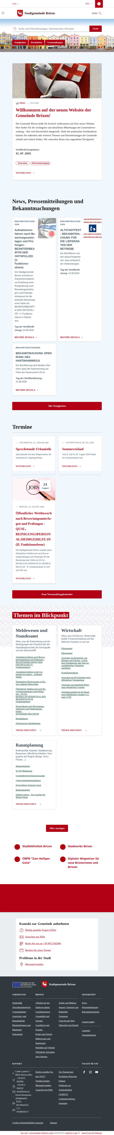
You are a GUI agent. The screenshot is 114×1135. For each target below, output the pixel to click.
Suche (95, 28)
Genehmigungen (42, 1012)
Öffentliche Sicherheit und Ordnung (45, 1054)
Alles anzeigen (57, 828)
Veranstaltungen (55, 42)
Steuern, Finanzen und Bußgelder (68, 1009)
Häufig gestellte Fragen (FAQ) (44, 1074)
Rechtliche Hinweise (68, 1076)
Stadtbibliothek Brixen (37, 846)
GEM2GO (63, 1094)
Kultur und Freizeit (43, 1034)
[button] (16, 4)
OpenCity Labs (71, 1133)
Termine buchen (42, 1081)
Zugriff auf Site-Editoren (92, 1133)
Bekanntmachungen (90, 1012)
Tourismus (63, 1016)
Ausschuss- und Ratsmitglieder (19, 1018)
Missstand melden (43, 1085)
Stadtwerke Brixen (80, 846)
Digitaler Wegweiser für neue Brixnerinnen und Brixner (83, 862)
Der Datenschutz (66, 1072)
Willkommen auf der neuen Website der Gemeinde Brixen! (53, 113)
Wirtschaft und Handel (68, 1025)
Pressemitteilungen (90, 1007)
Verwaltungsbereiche (21, 1007)
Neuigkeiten (20, 42)
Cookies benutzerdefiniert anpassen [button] (27, 1123)
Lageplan (86, 1030)
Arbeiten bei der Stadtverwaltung (42, 1005)
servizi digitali (35, 1133)
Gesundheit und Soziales (42, 1018)
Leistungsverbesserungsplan (67, 1101)
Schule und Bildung (67, 1003)
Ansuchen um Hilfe (44, 1090)
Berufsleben (36, 42)
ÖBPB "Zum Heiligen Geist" (36, 860)
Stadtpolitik (17, 1003)
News (22, 103)
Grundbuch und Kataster (42, 1027)
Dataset (62, 1081)
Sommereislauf (73, 449)
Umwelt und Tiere (67, 1021)
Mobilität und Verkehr (45, 1047)
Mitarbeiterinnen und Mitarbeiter (21, 1027)
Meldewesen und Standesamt (42, 1041)
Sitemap (53, 1123)
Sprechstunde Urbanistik (33, 449)
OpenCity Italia (47, 1133)
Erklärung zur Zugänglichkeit (65, 1087)
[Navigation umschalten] (3, 13)
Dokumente (17, 1034)
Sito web (24, 1133)
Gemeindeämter (19, 1012)
